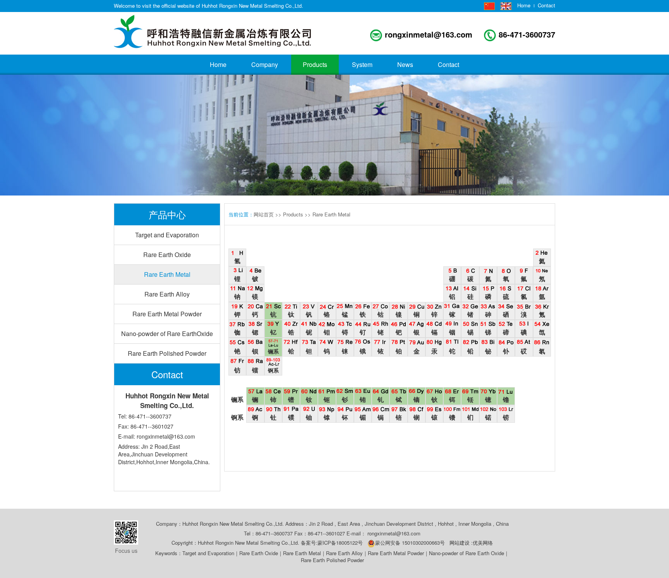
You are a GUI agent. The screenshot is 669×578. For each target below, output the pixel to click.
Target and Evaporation (167, 234)
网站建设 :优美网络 (471, 542)
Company (264, 64)
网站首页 (264, 214)
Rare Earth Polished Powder (167, 353)
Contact (546, 5)
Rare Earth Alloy (167, 294)
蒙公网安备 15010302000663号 (410, 542)
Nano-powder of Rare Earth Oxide (466, 553)
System (362, 64)
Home (523, 5)
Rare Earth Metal (167, 274)
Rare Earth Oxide (167, 254)
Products (315, 64)
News (405, 64)
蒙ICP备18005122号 (342, 542)
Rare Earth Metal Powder (167, 313)
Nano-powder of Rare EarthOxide (167, 333)
